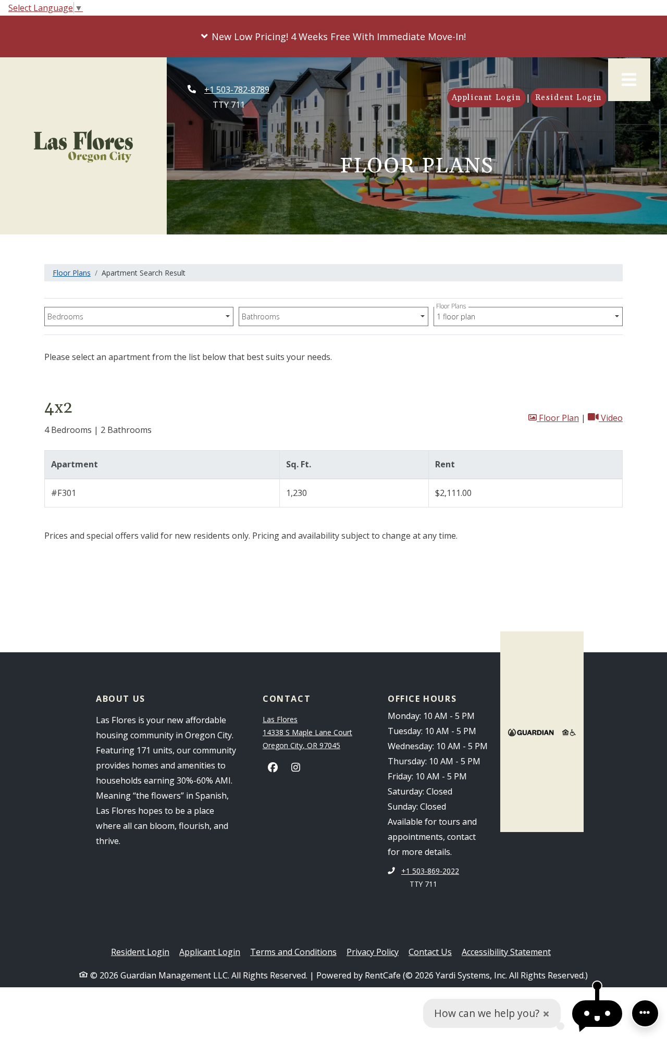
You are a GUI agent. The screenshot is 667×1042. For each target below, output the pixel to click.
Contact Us (430, 952)
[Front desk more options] (645, 1013)
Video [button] (611, 418)
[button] (333, 36)
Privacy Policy (373, 952)
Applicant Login (489, 97)
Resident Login (571, 97)
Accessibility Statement (506, 952)
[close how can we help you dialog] (546, 1013)
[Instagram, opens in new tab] (296, 767)
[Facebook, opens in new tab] (273, 767)
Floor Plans (72, 273)
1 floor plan (457, 314)
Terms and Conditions (293, 952)
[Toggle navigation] (629, 79)
